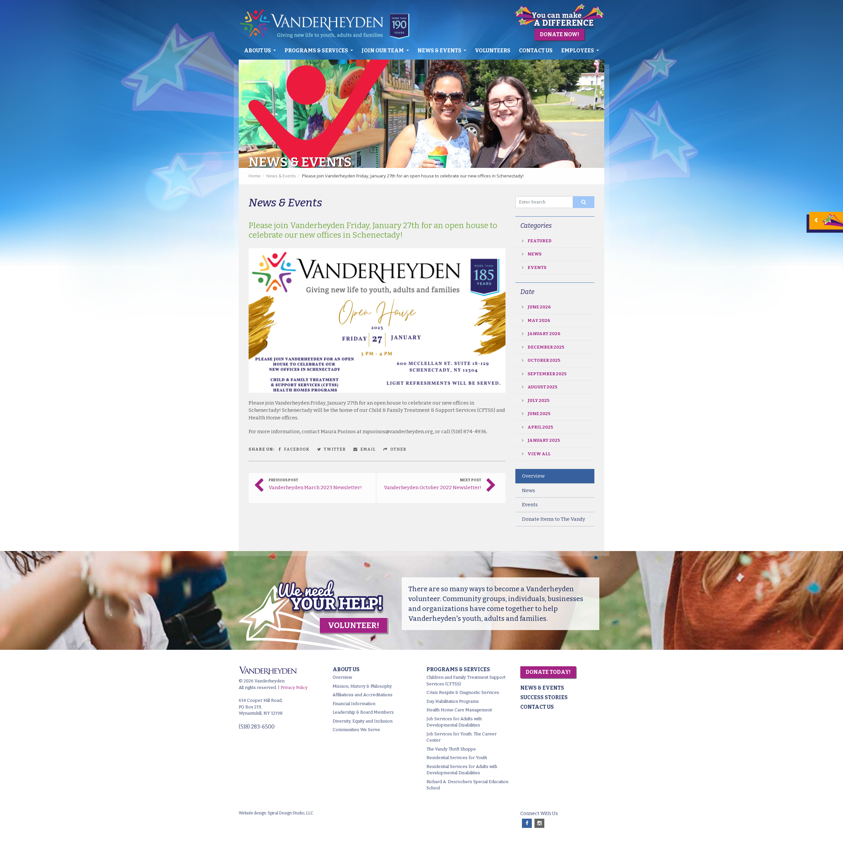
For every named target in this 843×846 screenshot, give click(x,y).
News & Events (440, 50)
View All (539, 453)
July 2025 (538, 400)
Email (367, 449)
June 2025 (539, 413)
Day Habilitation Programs (452, 701)
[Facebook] (527, 823)
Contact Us (536, 50)
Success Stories (544, 697)
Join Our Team (383, 50)
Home (254, 176)
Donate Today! (548, 672)
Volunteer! (353, 625)
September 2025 (547, 373)
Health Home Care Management (459, 709)
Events (537, 267)
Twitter (334, 449)
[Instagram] (539, 823)
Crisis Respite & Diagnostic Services (462, 692)
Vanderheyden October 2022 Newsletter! (432, 487)
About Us (258, 50)
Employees (578, 50)
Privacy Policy (294, 687)
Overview (533, 476)
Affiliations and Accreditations (363, 694)
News (534, 253)
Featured (540, 240)
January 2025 (544, 440)
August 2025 (542, 386)
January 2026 (544, 333)
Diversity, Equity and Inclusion (363, 721)
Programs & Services (317, 50)
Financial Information (354, 703)
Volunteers (492, 50)
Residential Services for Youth (456, 757)
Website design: (253, 813)
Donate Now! (559, 34)
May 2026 (539, 320)
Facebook (296, 449)
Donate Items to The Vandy (553, 519)
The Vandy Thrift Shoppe (451, 749)
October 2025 (544, 360)
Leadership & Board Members (363, 712)
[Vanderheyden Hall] (329, 24)
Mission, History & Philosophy (362, 686)
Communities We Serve (356, 729)
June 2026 (539, 306)
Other (397, 449)
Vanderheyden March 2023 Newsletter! (315, 487)
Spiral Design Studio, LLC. (291, 813)
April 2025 (540, 427)
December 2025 (546, 347)
